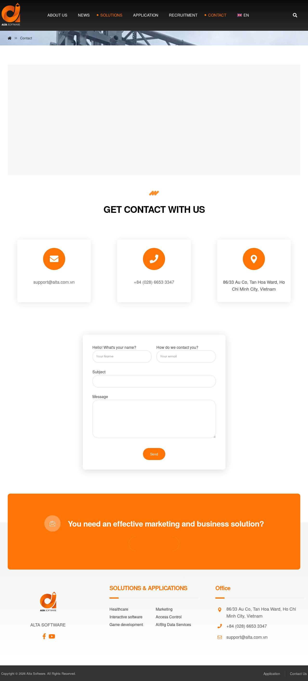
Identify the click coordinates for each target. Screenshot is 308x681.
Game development (126, 624)
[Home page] (10, 38)
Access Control (169, 617)
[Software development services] (10, 14)
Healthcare (118, 609)
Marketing (164, 609)
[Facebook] (44, 634)
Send (154, 454)
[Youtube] (52, 634)
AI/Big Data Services (173, 624)
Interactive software (125, 617)
